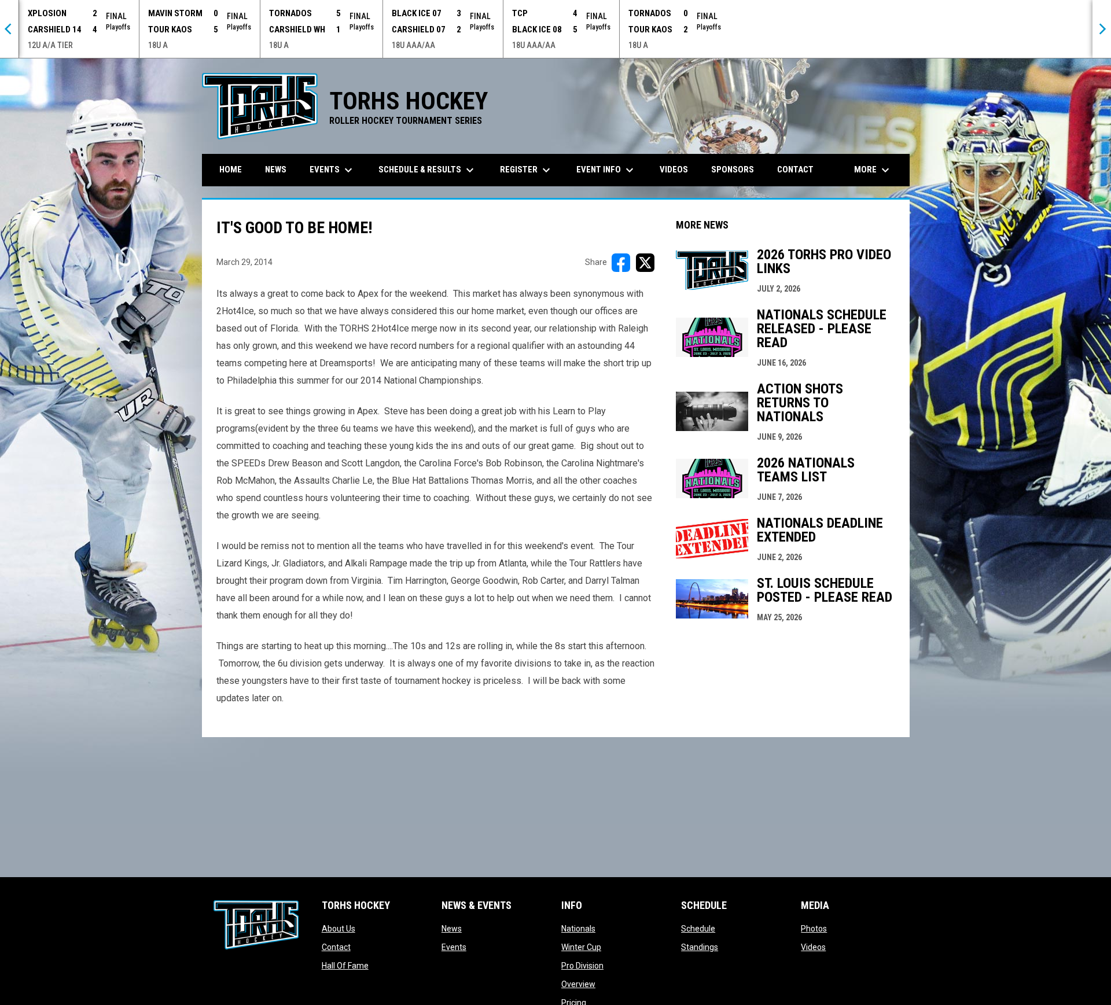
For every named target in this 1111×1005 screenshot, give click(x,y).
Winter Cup (581, 947)
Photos (814, 928)
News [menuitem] (275, 169)
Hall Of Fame (345, 965)
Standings (699, 947)
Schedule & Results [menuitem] (427, 170)
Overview (578, 984)
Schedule (698, 928)
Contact (336, 947)
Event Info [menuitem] (606, 170)
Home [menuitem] (230, 169)
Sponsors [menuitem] (732, 169)
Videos (813, 947)
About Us (338, 928)
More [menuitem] (873, 170)
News (452, 928)
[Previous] (9, 29)
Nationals (578, 928)
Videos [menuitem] (674, 169)
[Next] (1101, 29)
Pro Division (582, 965)
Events (454, 947)
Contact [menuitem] (795, 169)
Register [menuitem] (526, 170)
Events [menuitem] (332, 170)
